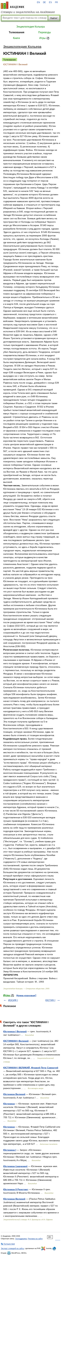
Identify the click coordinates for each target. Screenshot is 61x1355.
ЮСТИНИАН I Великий (16, 1041)
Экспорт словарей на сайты (12, 1248)
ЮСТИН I (50, 1000)
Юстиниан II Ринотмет (15, 1189)
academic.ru (12, 5)
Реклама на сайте (35, 1239)
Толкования (16, 32)
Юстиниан (9, 1103)
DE (44, 2)
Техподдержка (21, 1239)
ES (50, 2)
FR (56, 2)
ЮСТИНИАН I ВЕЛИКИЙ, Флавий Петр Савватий (30, 1067)
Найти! (53, 18)
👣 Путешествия (8, 1244)
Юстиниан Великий (14, 1094)
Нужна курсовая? (26, 995)
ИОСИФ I (13, 1000)
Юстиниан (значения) (15, 1166)
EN (38, 2)
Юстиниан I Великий (15, 1031)
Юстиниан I (9, 1150)
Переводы (44, 32)
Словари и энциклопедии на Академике (28, 12)
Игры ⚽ (44, 38)
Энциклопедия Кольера (30, 26)
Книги (16, 38)
